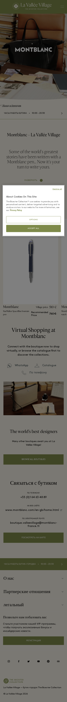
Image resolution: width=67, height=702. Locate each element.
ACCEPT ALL (33, 228)
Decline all (57, 189)
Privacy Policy (16, 210)
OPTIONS (33, 220)
